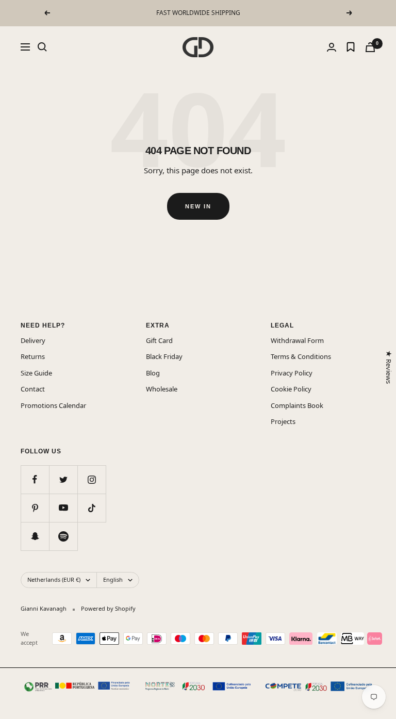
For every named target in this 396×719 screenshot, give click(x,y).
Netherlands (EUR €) (53, 579)
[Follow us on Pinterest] (35, 508)
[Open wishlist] (350, 47)
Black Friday (164, 356)
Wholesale (161, 389)
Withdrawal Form (297, 340)
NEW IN (198, 206)
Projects (283, 421)
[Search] (42, 47)
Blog (153, 373)
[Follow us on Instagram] (91, 479)
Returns (33, 356)
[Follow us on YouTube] (63, 508)
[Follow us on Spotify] (63, 536)
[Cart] (370, 47)
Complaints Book (297, 405)
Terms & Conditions (301, 356)
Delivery (33, 340)
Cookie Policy (291, 389)
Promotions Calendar (53, 405)
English (113, 579)
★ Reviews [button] (388, 367)
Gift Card (159, 340)
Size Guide (36, 373)
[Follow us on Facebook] (35, 479)
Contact (33, 389)
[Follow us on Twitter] (63, 479)
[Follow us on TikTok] (91, 508)
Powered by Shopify (108, 608)
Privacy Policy (291, 373)
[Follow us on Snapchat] (35, 536)
